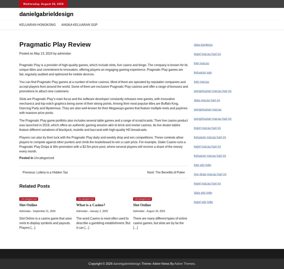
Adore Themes (184, 263)
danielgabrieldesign (46, 14)
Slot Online (28, 205)
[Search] (262, 25)
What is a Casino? (90, 205)
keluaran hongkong (37, 24)
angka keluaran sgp (79, 24)
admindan (64, 53)
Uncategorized (44, 158)
